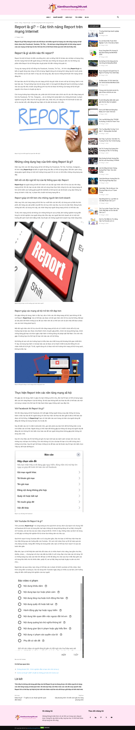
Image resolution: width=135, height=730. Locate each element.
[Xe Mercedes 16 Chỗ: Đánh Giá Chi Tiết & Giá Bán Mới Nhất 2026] (93, 83)
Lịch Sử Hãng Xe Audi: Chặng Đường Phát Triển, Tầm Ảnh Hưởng (108, 170)
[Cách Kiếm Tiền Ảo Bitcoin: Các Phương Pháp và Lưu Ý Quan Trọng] (93, 190)
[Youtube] (112, 717)
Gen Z (48, 17)
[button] (118, 17)
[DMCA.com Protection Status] (45, 728)
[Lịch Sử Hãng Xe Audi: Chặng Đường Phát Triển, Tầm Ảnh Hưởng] (93, 170)
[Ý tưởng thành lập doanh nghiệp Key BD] (93, 33)
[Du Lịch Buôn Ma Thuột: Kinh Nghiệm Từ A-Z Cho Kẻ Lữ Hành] (93, 43)
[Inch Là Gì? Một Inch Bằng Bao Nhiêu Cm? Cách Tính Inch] (93, 112)
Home (16, 23)
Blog (87, 17)
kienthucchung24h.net (34, 728)
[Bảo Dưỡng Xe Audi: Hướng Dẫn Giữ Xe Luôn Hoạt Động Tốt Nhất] (93, 160)
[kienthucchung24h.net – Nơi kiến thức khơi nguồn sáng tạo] (67, 7)
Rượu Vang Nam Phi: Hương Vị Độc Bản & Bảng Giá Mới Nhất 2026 (108, 52)
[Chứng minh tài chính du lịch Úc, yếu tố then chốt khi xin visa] (93, 92)
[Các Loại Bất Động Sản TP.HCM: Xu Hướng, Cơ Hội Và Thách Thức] (93, 122)
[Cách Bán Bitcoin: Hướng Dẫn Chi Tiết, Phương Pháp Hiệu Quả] (93, 181)
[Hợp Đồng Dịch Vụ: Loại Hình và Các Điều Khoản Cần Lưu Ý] (93, 201)
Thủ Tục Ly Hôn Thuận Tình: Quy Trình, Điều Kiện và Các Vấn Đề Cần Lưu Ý (109, 210)
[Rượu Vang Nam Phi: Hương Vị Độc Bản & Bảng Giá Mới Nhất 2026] (93, 53)
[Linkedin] (96, 717)
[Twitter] (106, 717)
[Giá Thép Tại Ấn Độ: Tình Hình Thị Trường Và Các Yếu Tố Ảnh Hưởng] (93, 141)
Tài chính (78, 17)
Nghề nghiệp (58, 17)
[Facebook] (90, 717)
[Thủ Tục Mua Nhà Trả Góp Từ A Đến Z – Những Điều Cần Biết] (93, 131)
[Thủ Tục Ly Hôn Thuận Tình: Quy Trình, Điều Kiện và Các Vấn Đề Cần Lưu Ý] (93, 211)
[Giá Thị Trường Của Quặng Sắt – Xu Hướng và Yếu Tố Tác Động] (93, 151)
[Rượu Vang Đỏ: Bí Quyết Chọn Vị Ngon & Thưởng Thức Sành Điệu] (93, 73)
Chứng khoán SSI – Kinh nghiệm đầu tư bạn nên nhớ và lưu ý (38, 669)
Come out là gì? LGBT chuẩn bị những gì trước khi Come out (38, 673)
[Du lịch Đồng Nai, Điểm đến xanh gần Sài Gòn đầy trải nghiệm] (93, 102)
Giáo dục (68, 17)
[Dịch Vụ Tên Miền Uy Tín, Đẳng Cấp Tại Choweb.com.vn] (93, 221)
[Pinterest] (101, 717)
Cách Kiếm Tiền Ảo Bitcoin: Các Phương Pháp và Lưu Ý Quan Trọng (108, 190)
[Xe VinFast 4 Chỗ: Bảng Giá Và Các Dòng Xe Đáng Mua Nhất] (93, 63)
